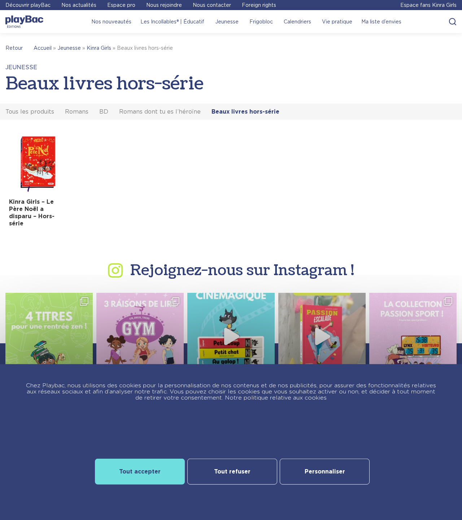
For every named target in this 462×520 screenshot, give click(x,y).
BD (103, 111)
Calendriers (297, 22)
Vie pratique (337, 22)
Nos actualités (78, 5)
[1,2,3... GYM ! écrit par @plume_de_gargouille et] (140, 336)
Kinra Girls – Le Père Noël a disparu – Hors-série (32, 212)
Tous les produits (29, 111)
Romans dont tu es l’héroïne (160, 111)
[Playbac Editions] (24, 22)
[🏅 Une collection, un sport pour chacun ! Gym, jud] (413, 336)
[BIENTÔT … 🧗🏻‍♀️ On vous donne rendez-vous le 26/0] (322, 336)
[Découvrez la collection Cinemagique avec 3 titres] (231, 336)
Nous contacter (212, 5)
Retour (14, 48)
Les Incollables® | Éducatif (172, 22)
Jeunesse (227, 22)
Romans (76, 111)
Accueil (43, 48)
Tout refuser (232, 471)
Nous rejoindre (164, 5)
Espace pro (121, 5)
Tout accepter (140, 471)
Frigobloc (261, 22)
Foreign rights (259, 5)
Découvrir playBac (28, 5)
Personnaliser (325, 471)
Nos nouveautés (111, 22)
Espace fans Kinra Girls (428, 5)
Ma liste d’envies (381, 22)
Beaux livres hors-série (245, 111)
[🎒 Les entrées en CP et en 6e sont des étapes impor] (49, 336)
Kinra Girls (99, 48)
